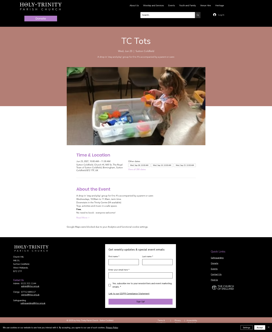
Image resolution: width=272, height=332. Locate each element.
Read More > (83, 217)
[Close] (268, 327)
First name (114, 256)
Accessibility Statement (192, 321)
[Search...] (197, 15)
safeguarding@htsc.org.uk (33, 303)
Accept (260, 327)
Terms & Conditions (161, 321)
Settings (246, 327)
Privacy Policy (178, 321)
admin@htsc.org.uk (30, 286)
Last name (147, 256)
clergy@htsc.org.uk (30, 294)
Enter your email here (119, 269)
